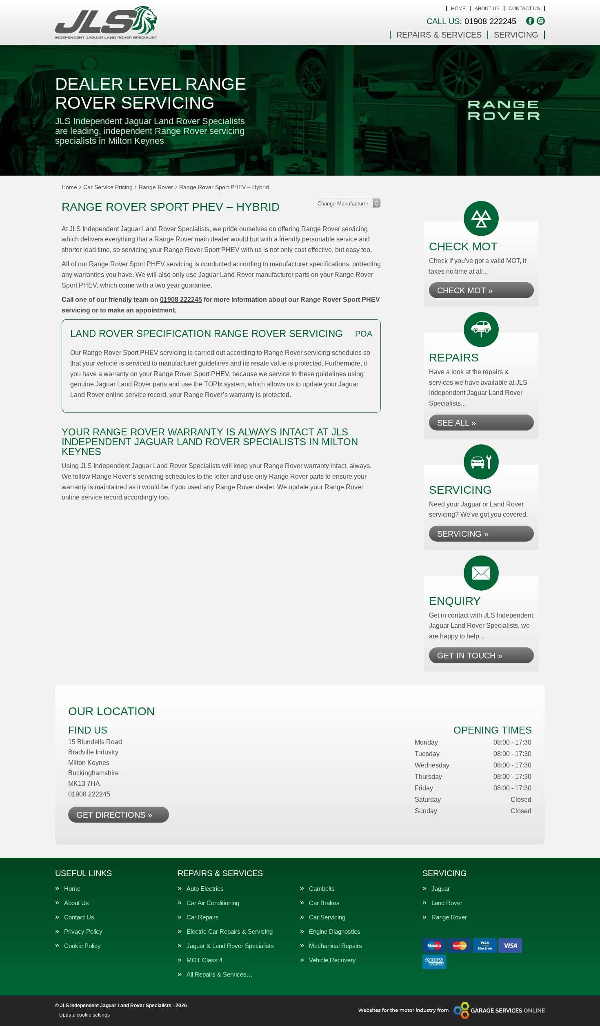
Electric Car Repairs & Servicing (230, 931)
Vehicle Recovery (332, 960)
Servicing (516, 35)
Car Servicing (327, 917)
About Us (487, 8)
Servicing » (463, 533)
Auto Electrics (205, 888)
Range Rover (449, 917)
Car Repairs (203, 917)
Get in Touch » (469, 655)
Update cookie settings (84, 1015)
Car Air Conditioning (213, 903)
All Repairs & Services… (220, 974)
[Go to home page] (106, 22)
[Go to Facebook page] (530, 21)
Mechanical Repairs (335, 946)
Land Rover (446, 903)
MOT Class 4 (204, 960)
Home (458, 8)
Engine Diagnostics (334, 931)
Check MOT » (465, 290)
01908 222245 (471, 21)
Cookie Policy (82, 946)
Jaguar (440, 888)
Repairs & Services (439, 35)
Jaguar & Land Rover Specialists (230, 946)
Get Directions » (114, 814)
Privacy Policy (83, 931)
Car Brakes (324, 903)
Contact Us (524, 8)
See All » (456, 422)
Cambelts (322, 888)
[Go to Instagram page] (541, 21)
